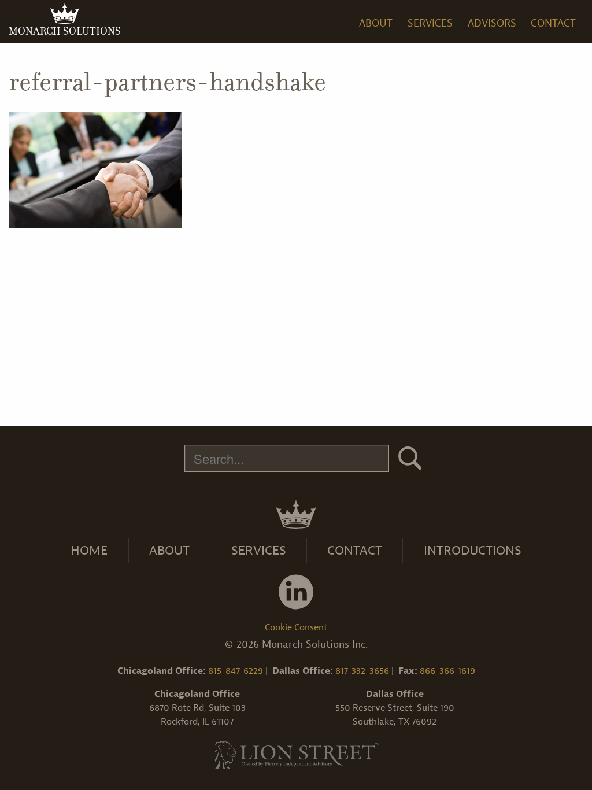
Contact (553, 23)
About (169, 550)
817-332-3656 (362, 671)
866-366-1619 (447, 671)
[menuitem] (376, 21)
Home (89, 550)
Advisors (492, 23)
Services (258, 550)
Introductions (472, 550)
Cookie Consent (296, 627)
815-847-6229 (235, 671)
